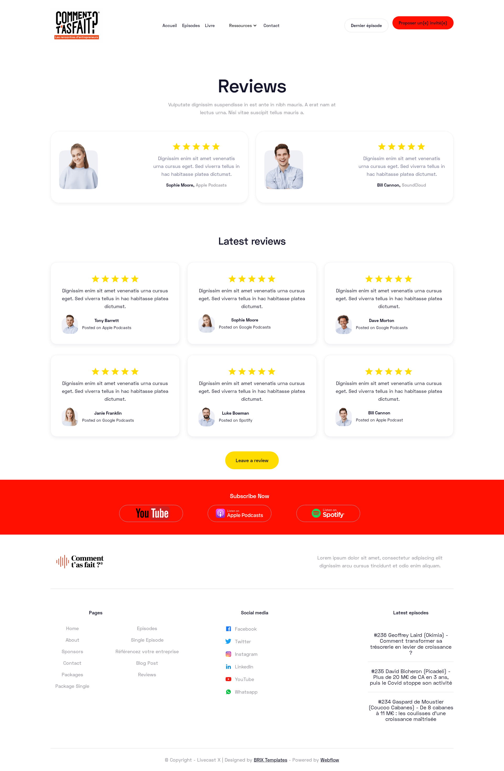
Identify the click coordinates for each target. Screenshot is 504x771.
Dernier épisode (366, 25)
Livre (210, 25)
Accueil (169, 25)
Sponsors (72, 651)
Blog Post (147, 663)
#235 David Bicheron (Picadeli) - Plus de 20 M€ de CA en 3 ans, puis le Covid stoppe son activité (411, 677)
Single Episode (147, 640)
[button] (243, 25)
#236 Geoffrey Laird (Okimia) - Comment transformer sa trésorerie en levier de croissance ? (411, 644)
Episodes (191, 25)
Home (72, 628)
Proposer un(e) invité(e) (423, 22)
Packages (72, 674)
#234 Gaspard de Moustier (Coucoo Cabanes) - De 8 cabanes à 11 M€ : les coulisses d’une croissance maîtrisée (411, 710)
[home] (76, 25)
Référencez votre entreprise (147, 651)
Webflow (330, 760)
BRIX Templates (270, 760)
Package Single (72, 686)
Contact (272, 25)
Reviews (147, 674)
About (72, 640)
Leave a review (252, 460)
